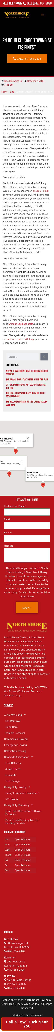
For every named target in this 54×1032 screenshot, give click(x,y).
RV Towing (11, 799)
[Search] (44, 356)
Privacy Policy (17, 691)
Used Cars (11, 726)
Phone (8, 532)
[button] (9, 474)
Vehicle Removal (15, 732)
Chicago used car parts (20, 323)
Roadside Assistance (16, 756)
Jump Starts (12, 769)
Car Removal (12, 720)
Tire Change (12, 781)
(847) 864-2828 (42, 3)
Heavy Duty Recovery (16, 805)
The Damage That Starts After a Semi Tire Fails (27, 379)
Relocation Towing (15, 750)
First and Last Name (15, 506)
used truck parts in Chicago (20, 338)
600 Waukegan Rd (17, 943)
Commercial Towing (16, 738)
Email (7, 519)
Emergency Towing (15, 744)
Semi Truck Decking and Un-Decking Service (22, 821)
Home (5, 92)
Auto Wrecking (13, 714)
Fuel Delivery (13, 763)
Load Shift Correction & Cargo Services (23, 812)
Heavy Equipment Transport (22, 793)
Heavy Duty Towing (15, 787)
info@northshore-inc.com (27, 1015)
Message (8, 545)
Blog (12, 92)
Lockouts (10, 775)
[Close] (21, 461)
